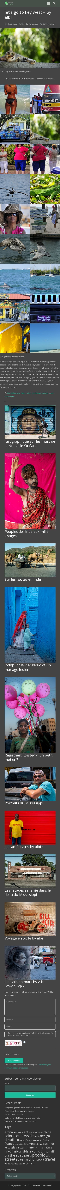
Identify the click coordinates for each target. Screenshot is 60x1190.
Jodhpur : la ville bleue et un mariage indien (28, 667)
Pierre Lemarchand (44, 1185)
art (26, 1132)
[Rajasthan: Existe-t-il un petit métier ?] (30, 715)
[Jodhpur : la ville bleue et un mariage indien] (30, 625)
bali (36, 1132)
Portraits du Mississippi (24, 803)
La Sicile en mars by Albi (24, 981)
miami (23, 393)
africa (9, 1132)
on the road (36, 393)
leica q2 (18, 1147)
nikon (29, 393)
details (10, 1139)
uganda (14, 1163)
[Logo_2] (9, 3)
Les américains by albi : (24, 846)
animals (18, 1132)
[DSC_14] (15, 159)
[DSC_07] (15, 279)
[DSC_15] (45, 129)
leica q (9, 1147)
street (51, 393)
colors (9, 1135)
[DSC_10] (45, 219)
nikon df (48, 1151)
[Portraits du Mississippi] (30, 784)
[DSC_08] (45, 249)
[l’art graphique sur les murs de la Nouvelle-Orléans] (30, 422)
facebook (31, 1140)
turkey (7, 1163)
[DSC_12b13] (15, 189)
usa (36, 24)
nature (48, 1147)
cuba (37, 1136)
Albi (22, 24)
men (32, 1147)
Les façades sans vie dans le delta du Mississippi (28, 892)
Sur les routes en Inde (23, 579)
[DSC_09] (15, 249)
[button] (48, 3)
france (9, 1143)
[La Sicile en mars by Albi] (30, 963)
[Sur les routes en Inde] (30, 560)
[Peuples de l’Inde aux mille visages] (30, 491)
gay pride (19, 1144)
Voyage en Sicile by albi (24, 938)
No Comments (48, 24)
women (11, 396)
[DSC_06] (45, 279)
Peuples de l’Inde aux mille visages (26, 533)
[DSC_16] (15, 129)
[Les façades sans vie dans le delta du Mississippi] (30, 871)
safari (48, 1156)
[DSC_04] (45, 308)
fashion (39, 1140)
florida (31, 24)
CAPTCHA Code (11, 1054)
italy (40, 1144)
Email (7, 1083)
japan (45, 1143)
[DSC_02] (45, 338)
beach (40, 1132)
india (34, 1144)
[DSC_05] (15, 308)
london (25, 1148)
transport (37, 1159)
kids (52, 1144)
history (27, 1143)
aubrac (31, 1132)
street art (23, 1159)
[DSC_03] (15, 338)
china (47, 1132)
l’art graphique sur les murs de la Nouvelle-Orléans (30, 443)
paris (28, 1155)
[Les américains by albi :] (30, 828)
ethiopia (20, 1140)
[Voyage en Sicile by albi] (30, 919)
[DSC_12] (45, 189)
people (45, 393)
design (45, 1136)
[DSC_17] (45, 99)
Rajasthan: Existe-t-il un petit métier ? (29, 757)
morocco (39, 1148)
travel (50, 1159)
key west (16, 393)
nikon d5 (35, 1151)
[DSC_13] (45, 159)
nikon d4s (21, 1151)
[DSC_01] (15, 99)
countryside (24, 1135)
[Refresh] (24, 1042)
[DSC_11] (15, 219)
